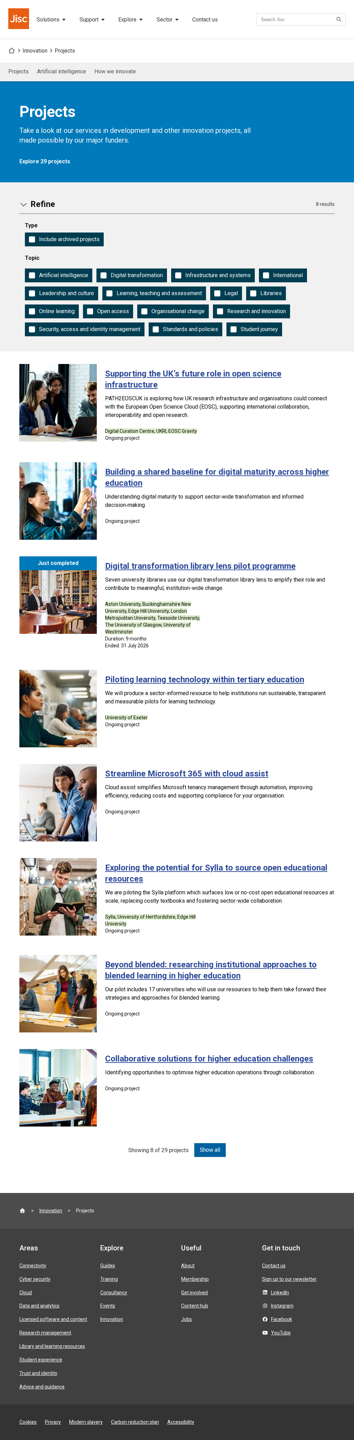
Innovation (34, 50)
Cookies (28, 1422)
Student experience (40, 1359)
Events (107, 1306)
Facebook (281, 1319)
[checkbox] (64, 239)
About (188, 1265)
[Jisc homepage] (19, 19)
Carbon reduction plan (135, 1422)
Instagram (282, 1306)
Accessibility (180, 1422)
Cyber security (34, 1279)
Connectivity (32, 1265)
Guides (107, 1265)
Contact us (205, 19)
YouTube (281, 1333)
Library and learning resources (52, 1346)
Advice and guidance (42, 1386)
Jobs (186, 1319)
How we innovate (115, 71)
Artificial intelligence (61, 71)
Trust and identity (38, 1373)
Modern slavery (86, 1422)
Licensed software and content (53, 1319)
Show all (210, 1150)
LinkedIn (280, 1292)
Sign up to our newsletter (289, 1279)
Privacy (53, 1422)
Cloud (25, 1292)
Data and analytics (39, 1306)
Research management (45, 1333)
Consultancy (113, 1292)
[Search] (339, 19)
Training (109, 1279)
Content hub (194, 1306)
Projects (65, 50)
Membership (195, 1279)
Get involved (194, 1292)
